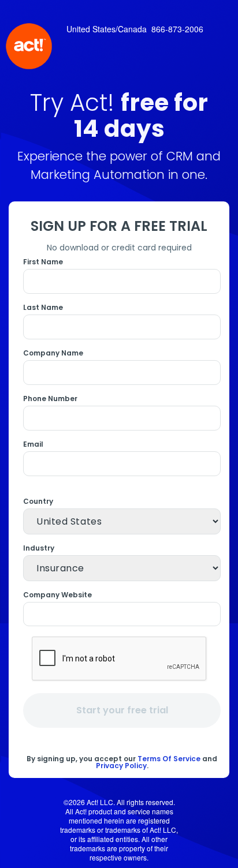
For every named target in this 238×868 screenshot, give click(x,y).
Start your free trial (122, 710)
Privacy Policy (121, 765)
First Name (43, 262)
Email (33, 444)
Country (38, 501)
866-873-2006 (177, 29)
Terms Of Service (168, 759)
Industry (38, 548)
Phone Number (50, 398)
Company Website (57, 595)
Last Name (43, 307)
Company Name (53, 353)
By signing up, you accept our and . (122, 761)
